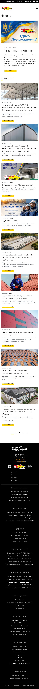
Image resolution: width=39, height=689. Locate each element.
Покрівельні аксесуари (19, 649)
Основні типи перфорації (19, 675)
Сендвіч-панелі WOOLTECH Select (19, 582)
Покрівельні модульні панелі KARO (19, 500)
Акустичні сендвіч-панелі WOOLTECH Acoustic (19, 588)
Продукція (14, 472)
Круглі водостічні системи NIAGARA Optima (19, 518)
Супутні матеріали (19, 642)
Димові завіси (19, 608)
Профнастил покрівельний (19, 535)
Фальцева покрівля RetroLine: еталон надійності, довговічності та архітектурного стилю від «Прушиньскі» (19, 411)
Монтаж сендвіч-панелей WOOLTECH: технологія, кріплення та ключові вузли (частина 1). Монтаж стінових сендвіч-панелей (19, 148)
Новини (14, 47)
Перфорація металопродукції (19, 678)
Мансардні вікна (19, 655)
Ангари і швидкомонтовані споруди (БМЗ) (19, 602)
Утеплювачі (19, 658)
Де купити (14, 480)
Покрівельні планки (19, 646)
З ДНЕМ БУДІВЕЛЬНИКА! (11, 221)
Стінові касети (19, 605)
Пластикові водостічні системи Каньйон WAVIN (19, 521)
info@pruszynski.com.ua (19, 461)
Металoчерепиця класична (19, 494)
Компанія (14, 475)
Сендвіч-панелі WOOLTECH (19, 572)
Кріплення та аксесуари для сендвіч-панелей (19, 564)
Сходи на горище (19, 660)
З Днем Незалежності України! (18, 51)
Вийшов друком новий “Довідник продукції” (17, 185)
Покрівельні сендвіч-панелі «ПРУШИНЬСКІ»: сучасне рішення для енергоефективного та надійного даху (18, 257)
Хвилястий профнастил (19, 620)
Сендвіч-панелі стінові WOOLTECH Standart (19, 576)
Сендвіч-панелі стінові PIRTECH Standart (19, 553)
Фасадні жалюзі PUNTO (19, 634)
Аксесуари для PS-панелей (19, 626)
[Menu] (37, 8)
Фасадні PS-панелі (19, 623)
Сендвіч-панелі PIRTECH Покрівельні (19, 561)
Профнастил (19, 529)
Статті (12, 78)
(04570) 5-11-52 (20, 459)
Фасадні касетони (19, 628)
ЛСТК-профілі (19, 599)
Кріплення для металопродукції (19, 663)
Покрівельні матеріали (19, 488)
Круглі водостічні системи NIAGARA (19, 515)
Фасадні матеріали (19, 616)
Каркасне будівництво (19, 596)
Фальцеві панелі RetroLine (19, 497)
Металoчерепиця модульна (19, 492)
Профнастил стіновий (19, 532)
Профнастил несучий (19, 538)
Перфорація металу (19, 671)
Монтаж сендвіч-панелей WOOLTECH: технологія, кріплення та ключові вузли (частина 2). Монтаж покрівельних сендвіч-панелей (19, 107)
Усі (1, 78)
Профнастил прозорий (20, 541)
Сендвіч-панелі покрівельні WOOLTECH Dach (19, 585)
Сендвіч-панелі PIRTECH (19, 549)
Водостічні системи (19, 508)
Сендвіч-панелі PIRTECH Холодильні (19, 559)
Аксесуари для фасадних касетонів (19, 631)
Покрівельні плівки (19, 652)
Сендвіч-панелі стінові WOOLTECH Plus (19, 579)
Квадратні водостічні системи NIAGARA (19, 512)
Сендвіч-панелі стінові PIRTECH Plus (19, 556)
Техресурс (14, 478)
